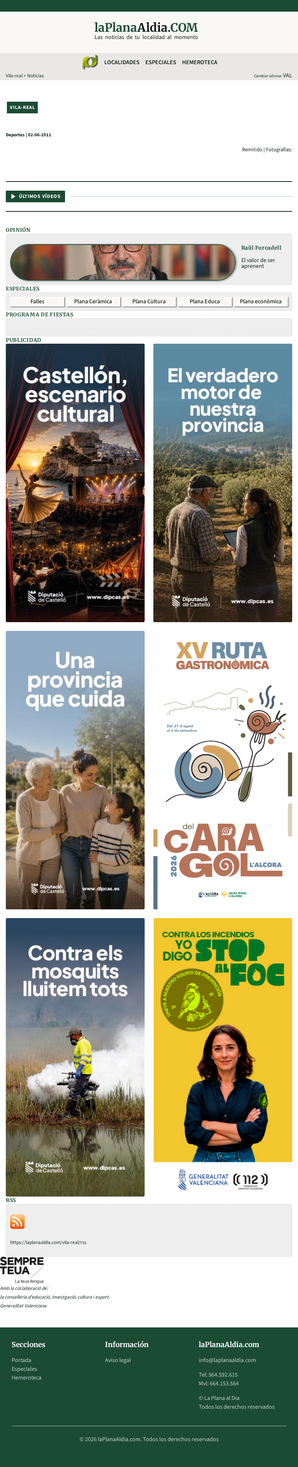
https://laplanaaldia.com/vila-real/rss (48, 1242)
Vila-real (14, 75)
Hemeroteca (199, 62)
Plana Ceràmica (93, 301)
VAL (287, 75)
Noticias (35, 75)
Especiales (160, 62)
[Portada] (89, 62)
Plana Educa (205, 301)
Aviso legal (118, 1360)
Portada (21, 1360)
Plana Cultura (149, 301)
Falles (37, 301)
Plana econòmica (261, 301)
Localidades (122, 62)
